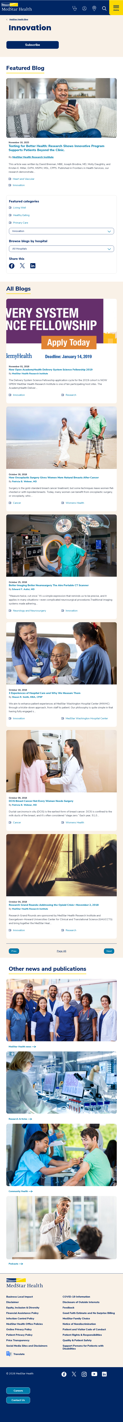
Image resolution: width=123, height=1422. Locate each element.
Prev (13, 951)
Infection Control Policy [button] (20, 1318)
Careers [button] (18, 1390)
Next (109, 951)
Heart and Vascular (23, 179)
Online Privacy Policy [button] (19, 1329)
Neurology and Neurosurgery (29, 610)
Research (71, 395)
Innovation (19, 185)
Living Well (19, 207)
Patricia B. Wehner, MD (24, 481)
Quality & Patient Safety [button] (77, 1340)
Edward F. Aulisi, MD (23, 589)
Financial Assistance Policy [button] (22, 1313)
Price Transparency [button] (17, 1340)
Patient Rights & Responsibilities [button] (82, 1335)
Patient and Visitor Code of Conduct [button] (84, 1329)
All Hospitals (19, 248)
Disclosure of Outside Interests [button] (81, 1302)
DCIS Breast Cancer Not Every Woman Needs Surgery (41, 801)
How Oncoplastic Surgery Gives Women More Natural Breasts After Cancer (54, 477)
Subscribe (32, 45)
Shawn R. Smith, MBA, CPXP (27, 697)
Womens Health (75, 503)
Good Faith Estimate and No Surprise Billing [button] (89, 1313)
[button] (74, 8)
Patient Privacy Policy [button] (19, 1335)
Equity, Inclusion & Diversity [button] (22, 1307)
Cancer (17, 503)
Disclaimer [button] (12, 1302)
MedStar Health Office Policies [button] (24, 1324)
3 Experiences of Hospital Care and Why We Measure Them (44, 693)
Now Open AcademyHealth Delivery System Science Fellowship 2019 (51, 369)
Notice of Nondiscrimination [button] (79, 1324)
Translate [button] (19, 1354)
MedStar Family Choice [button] (76, 1318)
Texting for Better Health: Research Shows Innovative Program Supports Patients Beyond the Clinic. (56, 148)
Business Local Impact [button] (19, 1297)
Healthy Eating (21, 215)
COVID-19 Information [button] (76, 1297)
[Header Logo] (16, 5)
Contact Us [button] (18, 1400)
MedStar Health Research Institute (33, 157)
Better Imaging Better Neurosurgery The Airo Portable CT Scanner (49, 585)
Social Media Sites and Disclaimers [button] (26, 1346)
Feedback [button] (68, 1307)
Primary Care (20, 222)
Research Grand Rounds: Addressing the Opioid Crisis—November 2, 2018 (54, 905)
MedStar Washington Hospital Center (87, 718)
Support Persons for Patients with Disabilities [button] (83, 1347)
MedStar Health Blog (18, 19)
